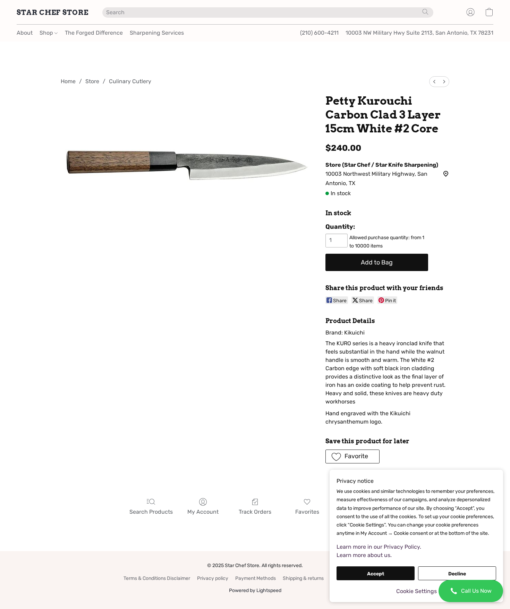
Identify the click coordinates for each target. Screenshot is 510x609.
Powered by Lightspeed (255, 590)
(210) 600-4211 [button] (319, 32)
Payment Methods (255, 578)
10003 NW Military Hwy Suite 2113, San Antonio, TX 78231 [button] (419, 32)
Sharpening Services (157, 32)
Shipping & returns (303, 578)
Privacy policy (212, 578)
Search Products (151, 511)
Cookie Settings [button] (416, 591)
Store (92, 81)
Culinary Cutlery (130, 81)
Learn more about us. (364, 555)
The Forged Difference (94, 32)
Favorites (307, 511)
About (25, 32)
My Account (203, 511)
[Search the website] (425, 12)
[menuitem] (434, 82)
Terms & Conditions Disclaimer (157, 578)
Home (68, 81)
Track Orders (255, 511)
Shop (47, 32)
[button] (471, 591)
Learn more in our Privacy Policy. (379, 546)
